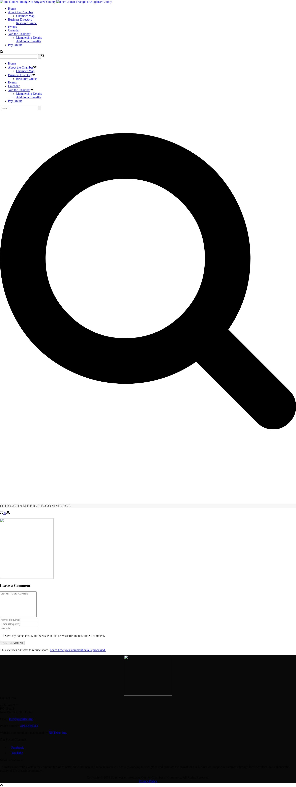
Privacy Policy (148, 781)
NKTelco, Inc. (58, 732)
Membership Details (29, 37)
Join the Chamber (19, 34)
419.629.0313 (29, 726)
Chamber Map (25, 16)
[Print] (8, 513)
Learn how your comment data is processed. (78, 650)
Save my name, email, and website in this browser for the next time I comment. (55, 635)
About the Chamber (20, 12)
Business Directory (20, 19)
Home (12, 8)
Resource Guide (26, 23)
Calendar (14, 30)
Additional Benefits (28, 41)
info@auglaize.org (21, 719)
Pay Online (15, 45)
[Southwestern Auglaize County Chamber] (56, 1)
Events (12, 26)
